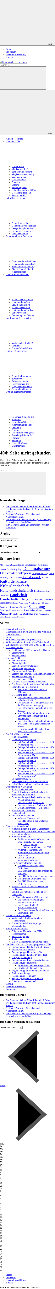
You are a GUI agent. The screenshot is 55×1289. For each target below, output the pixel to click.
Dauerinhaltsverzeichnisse (24, 225)
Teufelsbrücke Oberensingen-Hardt (34, 965)
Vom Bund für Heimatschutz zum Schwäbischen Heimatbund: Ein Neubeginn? (33, 716)
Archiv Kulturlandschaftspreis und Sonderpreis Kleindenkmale (33, 840)
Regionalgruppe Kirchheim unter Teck (29, 955)
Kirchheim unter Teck (22, 425)
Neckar (15, 603)
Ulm (36, 614)
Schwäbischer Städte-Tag (23, 266)
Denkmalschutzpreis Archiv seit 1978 (35, 805)
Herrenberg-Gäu (19, 422)
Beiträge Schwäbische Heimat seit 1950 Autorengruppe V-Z (36, 769)
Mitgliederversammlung (23, 174)
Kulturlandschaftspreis (22, 302)
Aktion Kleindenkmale (22, 789)
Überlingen (21, 617)
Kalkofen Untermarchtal (29, 818)
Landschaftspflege (14, 599)
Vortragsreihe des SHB (22, 343)
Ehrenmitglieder (19, 187)
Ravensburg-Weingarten (23, 432)
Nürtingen (16, 430)
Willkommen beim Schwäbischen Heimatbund (27, 642)
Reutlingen (4, 607)
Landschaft (18, 595)
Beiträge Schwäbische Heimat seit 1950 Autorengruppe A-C (36, 774)
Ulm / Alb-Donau (20, 443)
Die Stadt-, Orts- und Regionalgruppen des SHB (28, 944)
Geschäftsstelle (19, 179)
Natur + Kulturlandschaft (17, 826)
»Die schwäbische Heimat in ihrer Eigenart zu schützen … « (33, 730)
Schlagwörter (18, 653)
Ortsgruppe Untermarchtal (24, 981)
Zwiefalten (13, 617)
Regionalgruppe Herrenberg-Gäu (27, 952)
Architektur (43, 565)
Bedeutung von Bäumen (23, 315)
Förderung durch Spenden (24, 671)
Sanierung (37, 606)
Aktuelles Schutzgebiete (26, 564)
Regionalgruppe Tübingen (24, 976)
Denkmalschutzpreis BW (23, 264)
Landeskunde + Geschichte (18, 915)
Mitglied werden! (20, 169)
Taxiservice (17, 378)
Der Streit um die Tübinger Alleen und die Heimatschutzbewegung (35, 704)
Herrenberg (4, 577)
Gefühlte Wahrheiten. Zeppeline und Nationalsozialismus (23, 515)
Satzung (15, 185)
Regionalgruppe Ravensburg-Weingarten (31, 960)
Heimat (51, 574)
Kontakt (9, 57)
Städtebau (17, 614)
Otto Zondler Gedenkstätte (30, 968)
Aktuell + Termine (14, 138)
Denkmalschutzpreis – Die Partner (33, 808)
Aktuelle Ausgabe (20, 223)
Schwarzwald (5, 610)
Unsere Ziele (18, 166)
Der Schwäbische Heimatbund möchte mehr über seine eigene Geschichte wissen (35, 724)
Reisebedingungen (20, 384)
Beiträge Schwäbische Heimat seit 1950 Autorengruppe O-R (36, 759)
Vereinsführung (19, 177)
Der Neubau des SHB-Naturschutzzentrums (28, 906)
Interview (18, 577)
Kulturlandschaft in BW (23, 310)
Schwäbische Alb (17, 610)
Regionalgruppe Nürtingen (24, 962)
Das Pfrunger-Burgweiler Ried (32, 878)
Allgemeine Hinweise (22, 386)
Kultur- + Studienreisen (17, 928)
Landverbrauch (19, 312)
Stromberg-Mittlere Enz (23, 435)
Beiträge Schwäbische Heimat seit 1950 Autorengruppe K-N (36, 753)
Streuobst (48, 610)
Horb (11, 577)
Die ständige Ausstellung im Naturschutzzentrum (31, 901)
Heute (3, 1086)
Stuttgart (16, 438)
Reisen (47, 603)
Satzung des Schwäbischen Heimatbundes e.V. (33, 674)
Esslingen (35, 574)
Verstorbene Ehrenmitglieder (25, 666)
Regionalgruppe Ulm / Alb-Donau (27, 978)
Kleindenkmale (19, 272)
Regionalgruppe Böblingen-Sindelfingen (30, 947)
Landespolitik (4, 595)
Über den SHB (13, 658)
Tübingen (16, 440)
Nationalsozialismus (44, 600)
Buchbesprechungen (21, 231)
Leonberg (16, 427)
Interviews (16, 345)
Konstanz (45, 577)
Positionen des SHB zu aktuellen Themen (31, 650)
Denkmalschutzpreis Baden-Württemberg (31, 797)
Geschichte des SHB (21, 192)
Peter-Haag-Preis (26, 603)
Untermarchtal (18, 446)
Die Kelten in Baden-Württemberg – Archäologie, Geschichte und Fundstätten (29, 520)
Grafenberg (43, 574)
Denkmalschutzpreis (15, 573)
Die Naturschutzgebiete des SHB (27, 863)
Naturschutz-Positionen (22, 299)
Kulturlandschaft (14, 586)
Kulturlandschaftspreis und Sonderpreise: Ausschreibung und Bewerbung (33, 852)
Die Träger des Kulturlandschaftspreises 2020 (37, 845)
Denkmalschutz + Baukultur (19, 786)
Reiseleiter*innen (20, 381)
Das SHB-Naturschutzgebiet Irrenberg (35, 876)
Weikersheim (4, 617)
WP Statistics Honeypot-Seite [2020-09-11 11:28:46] (30, 645)
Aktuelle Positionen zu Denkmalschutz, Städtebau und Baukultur (30, 793)
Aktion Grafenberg (7, 565)
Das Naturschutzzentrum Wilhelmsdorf (30, 897)
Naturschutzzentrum (21, 307)
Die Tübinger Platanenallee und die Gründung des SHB (34, 698)
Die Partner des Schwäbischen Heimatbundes (33, 684)
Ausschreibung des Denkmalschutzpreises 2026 (31, 801)
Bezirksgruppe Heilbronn (23, 949)
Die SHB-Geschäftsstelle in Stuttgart (29, 681)
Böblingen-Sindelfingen (23, 417)
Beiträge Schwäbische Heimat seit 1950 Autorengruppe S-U (36, 764)
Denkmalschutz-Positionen (24, 261)
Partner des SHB (19, 195)
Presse (9, 49)
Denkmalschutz (36, 568)
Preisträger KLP (38, 603)
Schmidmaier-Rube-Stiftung (25, 190)
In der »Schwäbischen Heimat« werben (30, 781)
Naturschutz (6, 602)
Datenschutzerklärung (16, 54)
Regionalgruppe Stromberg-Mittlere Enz (30, 970)
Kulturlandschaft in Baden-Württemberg (30, 829)
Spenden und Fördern (22, 171)
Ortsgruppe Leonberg (22, 957)
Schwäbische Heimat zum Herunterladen (31, 784)
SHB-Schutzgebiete (21, 305)
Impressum (11, 51)
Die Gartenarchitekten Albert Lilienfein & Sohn (28, 506)
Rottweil (24, 607)
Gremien (16, 182)
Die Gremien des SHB (22, 679)
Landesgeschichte (42, 591)
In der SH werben (20, 233)
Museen (31, 600)
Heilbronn (16, 419)
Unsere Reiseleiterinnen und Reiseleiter (30, 941)
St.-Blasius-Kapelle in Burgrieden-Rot (23, 639)
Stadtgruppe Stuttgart (21, 973)
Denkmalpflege (15, 569)
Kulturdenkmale (13, 581)
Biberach (3, 569)
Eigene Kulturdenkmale (23, 269)
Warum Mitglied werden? (23, 668)
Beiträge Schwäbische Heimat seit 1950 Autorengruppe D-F (36, 743)
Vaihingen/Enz (44, 614)
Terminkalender (19, 655)
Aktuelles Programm (21, 376)
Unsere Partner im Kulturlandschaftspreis (28, 859)
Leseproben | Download (23, 228)
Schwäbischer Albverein (34, 610)
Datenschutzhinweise (21, 389)
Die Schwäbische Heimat (17, 734)
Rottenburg (15, 607)
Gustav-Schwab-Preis (22, 348)
